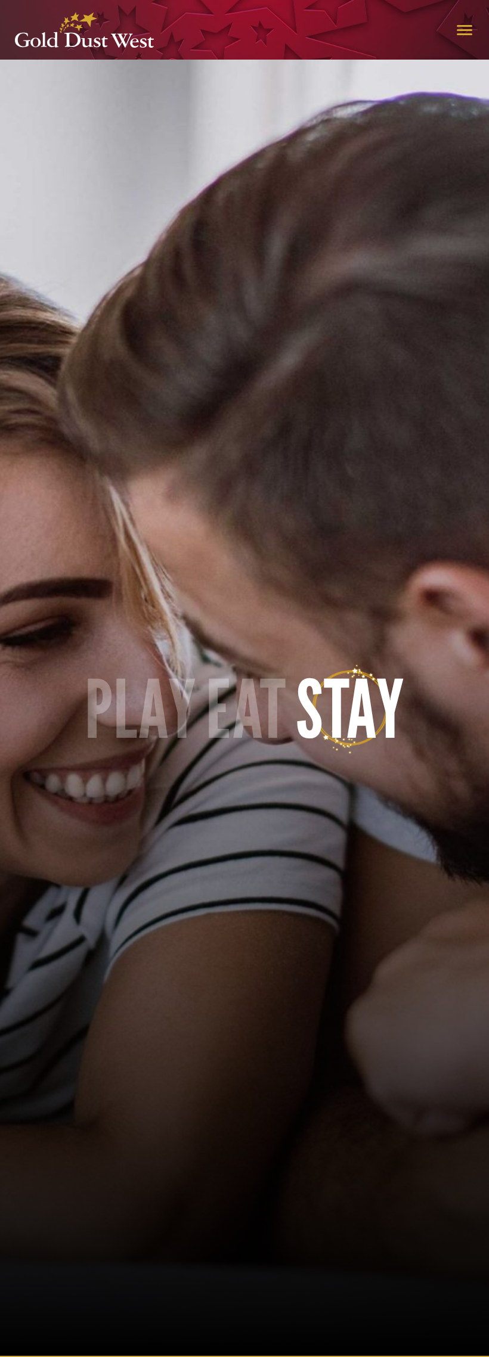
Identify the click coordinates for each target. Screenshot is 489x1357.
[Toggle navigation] (464, 30)
